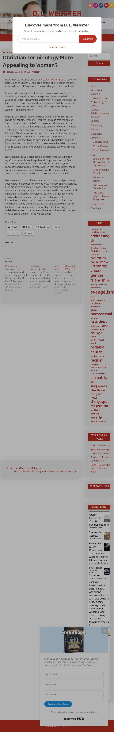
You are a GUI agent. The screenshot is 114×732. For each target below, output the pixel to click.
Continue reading (57, 47)
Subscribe (88, 38)
